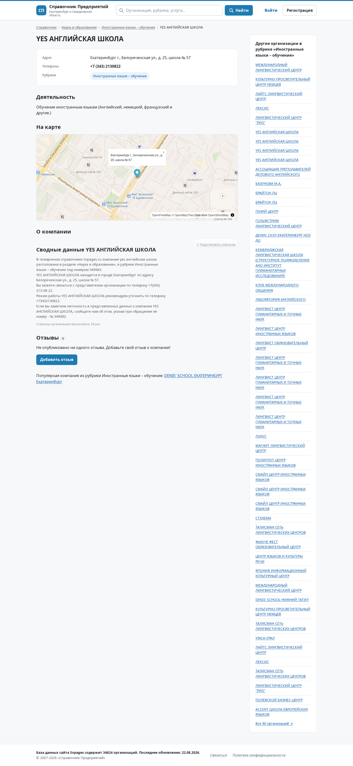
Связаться (218, 755)
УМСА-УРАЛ (265, 638)
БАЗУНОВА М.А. (268, 183)
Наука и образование (79, 27)
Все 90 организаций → (274, 723)
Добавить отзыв (56, 359)
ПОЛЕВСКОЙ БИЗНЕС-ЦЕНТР (279, 700)
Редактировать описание (216, 244)
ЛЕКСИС (262, 108)
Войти (271, 10)
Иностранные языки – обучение (128, 27)
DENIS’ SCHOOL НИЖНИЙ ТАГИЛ (282, 599)
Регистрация (300, 10)
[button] (137, 174)
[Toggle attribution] (232, 215)
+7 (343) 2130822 (105, 66)
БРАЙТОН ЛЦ (266, 193)
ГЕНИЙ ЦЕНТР (267, 211)
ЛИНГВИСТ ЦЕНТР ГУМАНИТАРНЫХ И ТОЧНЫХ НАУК (278, 313)
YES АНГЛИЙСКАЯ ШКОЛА (277, 132)
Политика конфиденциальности (259, 755)
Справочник (46, 27)
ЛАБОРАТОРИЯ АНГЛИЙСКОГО (281, 299)
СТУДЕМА (263, 518)
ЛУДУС (261, 436)
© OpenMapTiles (183, 215)
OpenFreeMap (161, 215)
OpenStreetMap (218, 215)
